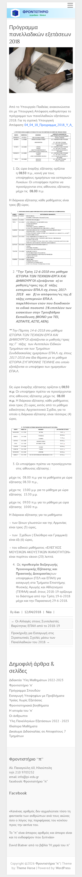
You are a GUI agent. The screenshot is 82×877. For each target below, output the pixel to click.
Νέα (48, 612)
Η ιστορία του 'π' (21, 711)
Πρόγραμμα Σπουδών (24, 690)
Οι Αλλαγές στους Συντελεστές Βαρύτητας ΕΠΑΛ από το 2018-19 (35, 623)
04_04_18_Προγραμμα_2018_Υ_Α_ (48, 125)
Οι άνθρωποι (18, 716)
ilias (17, 612)
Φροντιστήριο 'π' (21, 685)
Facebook (18, 793)
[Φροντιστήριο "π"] (41, 10)
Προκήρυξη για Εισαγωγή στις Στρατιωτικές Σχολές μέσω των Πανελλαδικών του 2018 (33, 637)
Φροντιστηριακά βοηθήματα (29, 705)
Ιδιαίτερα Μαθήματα (23, 726)
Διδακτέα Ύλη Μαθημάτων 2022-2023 (36, 680)
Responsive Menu (70, 5)
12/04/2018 (32, 612)
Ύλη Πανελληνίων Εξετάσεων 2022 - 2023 (39, 721)
